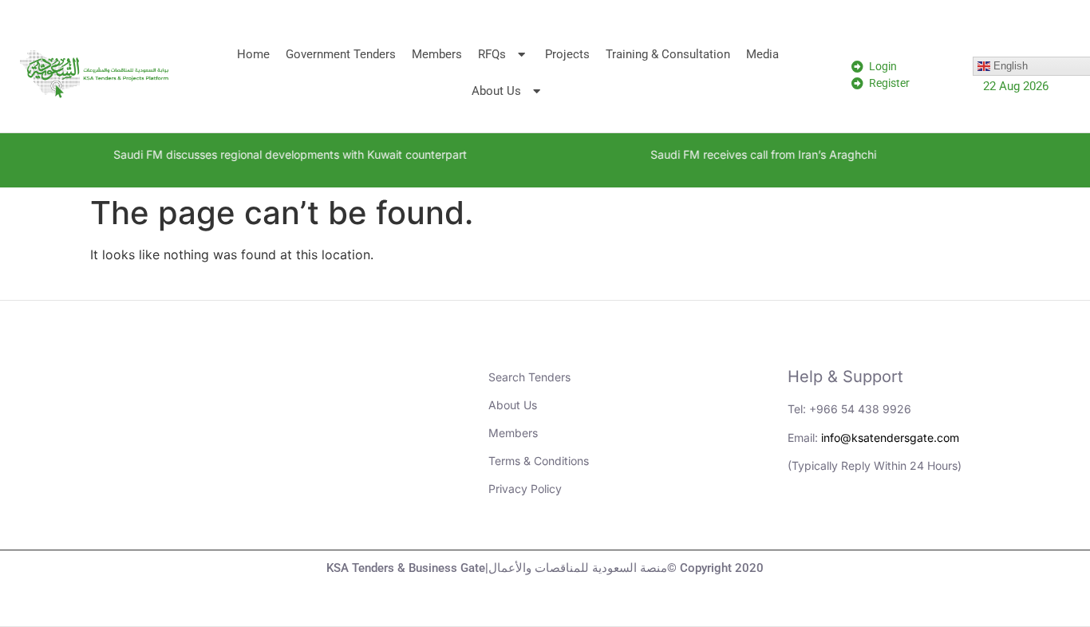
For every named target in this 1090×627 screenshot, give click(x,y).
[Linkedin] (807, 522)
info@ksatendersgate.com (890, 437)
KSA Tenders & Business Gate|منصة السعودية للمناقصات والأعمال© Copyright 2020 (545, 568)
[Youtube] (851, 522)
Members (437, 54)
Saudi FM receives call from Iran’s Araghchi (749, 154)
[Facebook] (939, 522)
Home (253, 54)
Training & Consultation (668, 54)
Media (762, 54)
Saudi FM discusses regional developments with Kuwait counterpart (275, 154)
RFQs (492, 54)
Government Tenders (341, 54)
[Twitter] (895, 522)
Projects (567, 54)
